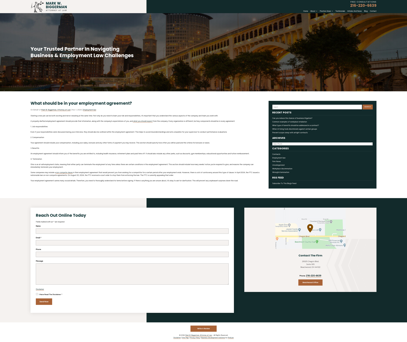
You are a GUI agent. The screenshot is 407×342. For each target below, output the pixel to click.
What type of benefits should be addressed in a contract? (295, 125)
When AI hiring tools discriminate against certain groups (294, 129)
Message (39, 261)
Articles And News (354, 11)
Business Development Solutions (213, 338)
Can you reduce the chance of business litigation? (292, 118)
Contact (373, 11)
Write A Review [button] (203, 328)
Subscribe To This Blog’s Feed (284, 183)
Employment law (89, 110)
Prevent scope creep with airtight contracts (290, 132)
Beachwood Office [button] (310, 282)
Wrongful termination (280, 172)
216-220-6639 (363, 5)
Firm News (276, 161)
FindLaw (231, 338)
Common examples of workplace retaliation (289, 122)
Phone (38, 249)
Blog (366, 11)
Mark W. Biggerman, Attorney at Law (55, 110)
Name (38, 226)
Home (305, 11)
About (312, 11)
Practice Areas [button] (325, 11)
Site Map (185, 338)
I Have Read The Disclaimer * (50, 294)
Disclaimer (40, 289)
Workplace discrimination (282, 169)
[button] (405, 327)
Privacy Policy (195, 338)
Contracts (276, 154)
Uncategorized (278, 165)
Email (38, 238)
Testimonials (340, 11)
